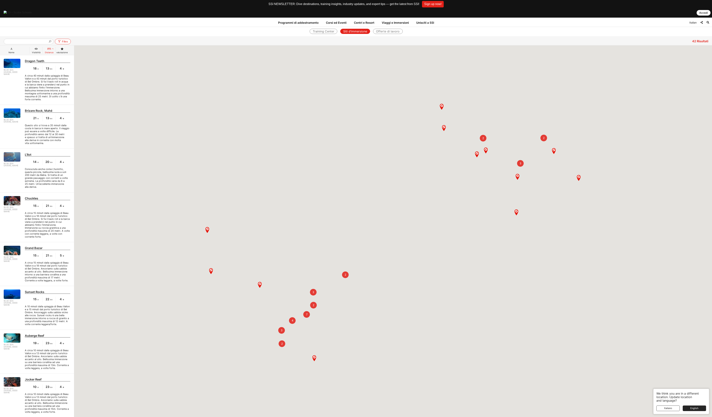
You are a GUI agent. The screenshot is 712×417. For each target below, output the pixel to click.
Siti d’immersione (355, 31)
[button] (433, 4)
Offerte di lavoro (388, 31)
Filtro (65, 41)
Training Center (323, 31)
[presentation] (27, 42)
